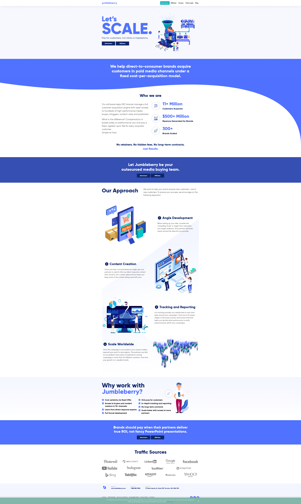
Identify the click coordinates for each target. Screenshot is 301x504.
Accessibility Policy (134, 497)
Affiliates (173, 3)
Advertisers (165, 3)
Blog (196, 3)
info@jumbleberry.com (118, 488)
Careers (181, 3)
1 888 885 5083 (135, 488)
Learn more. (170, 501)
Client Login (189, 3)
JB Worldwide (111, 497)
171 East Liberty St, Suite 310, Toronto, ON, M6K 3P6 (162, 488)
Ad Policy (151, 497)
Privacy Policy (144, 497)
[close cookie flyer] (198, 501)
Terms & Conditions (122, 497)
